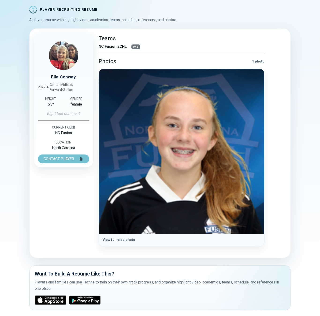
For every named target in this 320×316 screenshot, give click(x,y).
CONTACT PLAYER (59, 159)
